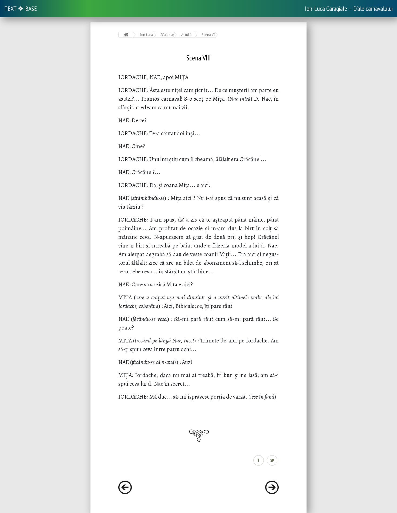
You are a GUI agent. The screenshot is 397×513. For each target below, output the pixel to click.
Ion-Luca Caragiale (146, 34)
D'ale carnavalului (167, 34)
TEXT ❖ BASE (20, 8)
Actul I (186, 34)
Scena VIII (208, 34)
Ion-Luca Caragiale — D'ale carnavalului (349, 8)
